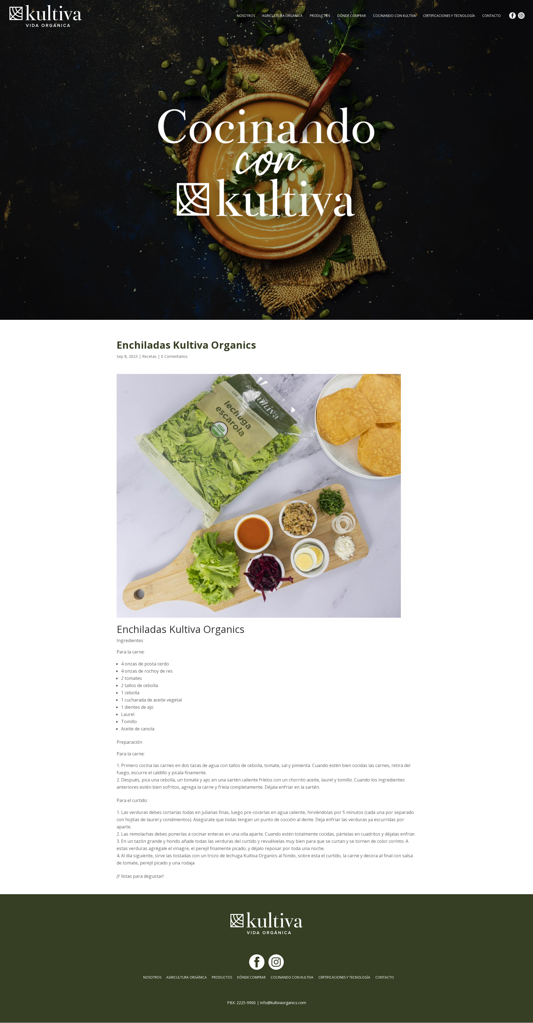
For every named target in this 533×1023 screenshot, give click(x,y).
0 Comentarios (174, 356)
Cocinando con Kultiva (394, 16)
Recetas (149, 356)
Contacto (491, 16)
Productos (320, 16)
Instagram (523, 21)
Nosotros (246, 16)
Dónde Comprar (351, 16)
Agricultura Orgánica (282, 16)
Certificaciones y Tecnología (449, 16)
